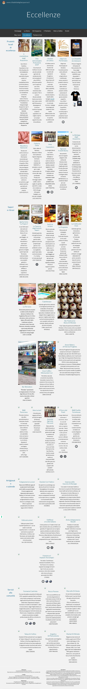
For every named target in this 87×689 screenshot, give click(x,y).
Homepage (17, 31)
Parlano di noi (37, 35)
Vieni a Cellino (57, 31)
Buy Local (17, 35)
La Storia (27, 31)
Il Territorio (47, 31)
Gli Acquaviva (36, 31)
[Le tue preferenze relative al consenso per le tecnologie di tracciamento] (1, 516)
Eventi (67, 31)
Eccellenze (26, 35)
